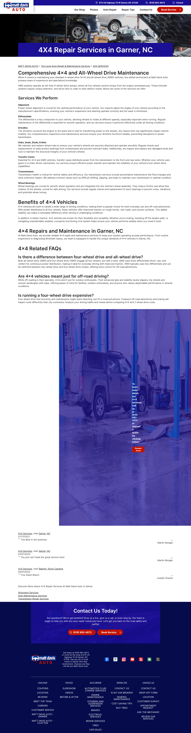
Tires (95, 725)
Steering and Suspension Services (95, 703)
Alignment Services (28, 592)
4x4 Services (25, 533)
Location (42, 692)
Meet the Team (43, 701)
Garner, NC (44, 533)
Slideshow (69, 688)
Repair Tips (128, 9)
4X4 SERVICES (101, 66)
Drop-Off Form (148, 692)
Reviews (43, 697)
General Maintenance (122, 698)
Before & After (69, 697)
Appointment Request (148, 706)
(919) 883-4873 (134, 417)
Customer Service (43, 710)
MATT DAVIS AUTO (28, 66)
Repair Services (95, 721)
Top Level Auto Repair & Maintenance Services (65, 66)
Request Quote (138, 449)
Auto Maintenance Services (32, 595)
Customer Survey (148, 701)
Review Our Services (148, 717)
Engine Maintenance (95, 696)
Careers (43, 705)
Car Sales (95, 729)
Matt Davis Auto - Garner (43, 715)
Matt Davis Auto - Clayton (43, 721)
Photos (94, 9)
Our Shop (79, 9)
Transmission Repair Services (33, 598)
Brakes (95, 710)
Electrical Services (95, 715)
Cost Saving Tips (122, 703)
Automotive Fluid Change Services (95, 689)
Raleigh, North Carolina (51, 568)
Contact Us (146, 9)
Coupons (42, 688)
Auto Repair (110, 9)
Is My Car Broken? (122, 692)
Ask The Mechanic (148, 712)
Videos (69, 692)
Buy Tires (122, 708)
